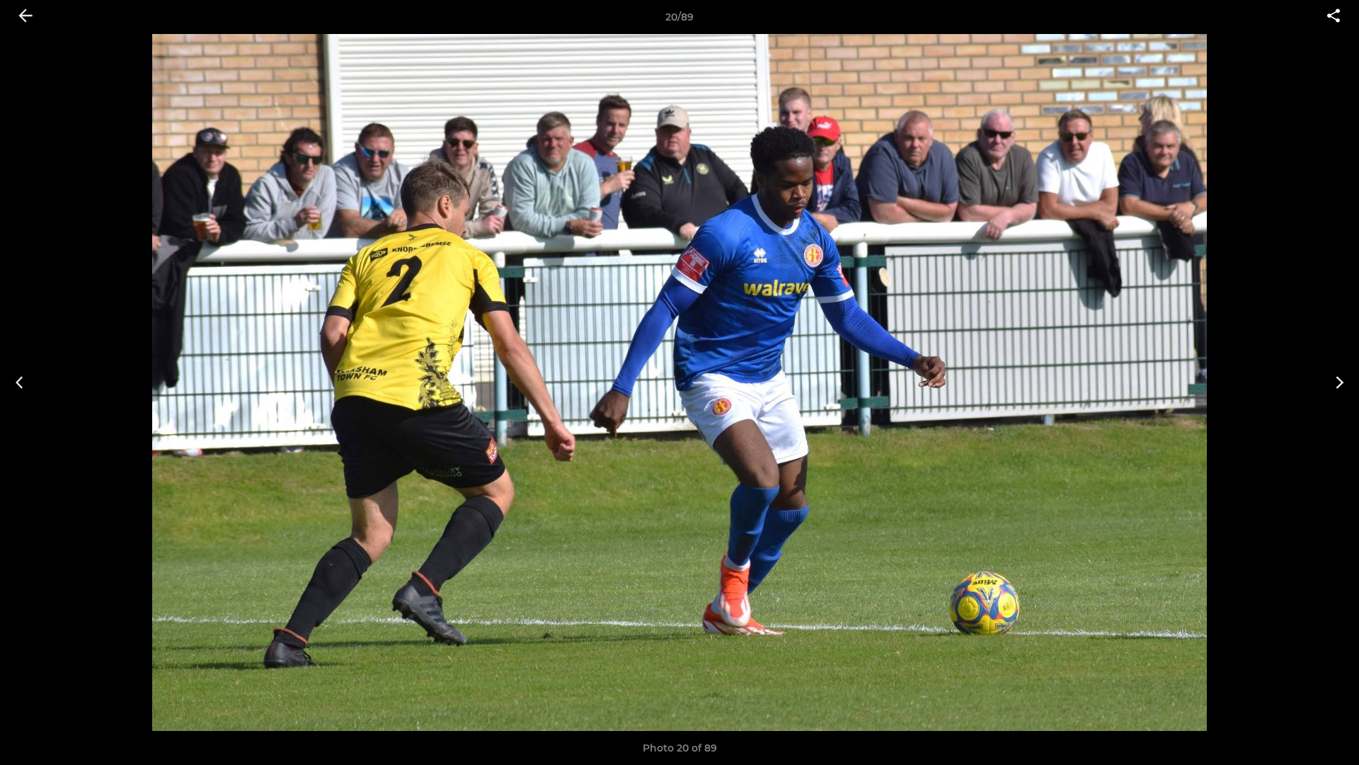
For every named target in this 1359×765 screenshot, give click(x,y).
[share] (1333, 17)
